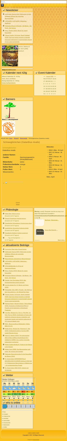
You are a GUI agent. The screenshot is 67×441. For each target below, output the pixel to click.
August (48, 76)
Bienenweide (23, 138)
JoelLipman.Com (37, 240)
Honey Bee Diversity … (51, 230)
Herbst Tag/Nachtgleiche (9, 83)
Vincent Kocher (36, 439)
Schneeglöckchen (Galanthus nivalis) (21, 142)
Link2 (33, 433)
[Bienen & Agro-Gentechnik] (8, 135)
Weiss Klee (12, 213)
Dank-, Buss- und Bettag (9, 78)
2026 (52, 76)
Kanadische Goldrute (16, 233)
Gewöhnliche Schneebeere (18, 223)
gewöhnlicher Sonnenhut (17, 228)
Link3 (37, 433)
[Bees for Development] (10, 120)
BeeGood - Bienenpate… (52, 220)
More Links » (61, 240)
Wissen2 (16, 138)
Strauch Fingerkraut (15, 218)
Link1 (29, 433)
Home (10, 138)
